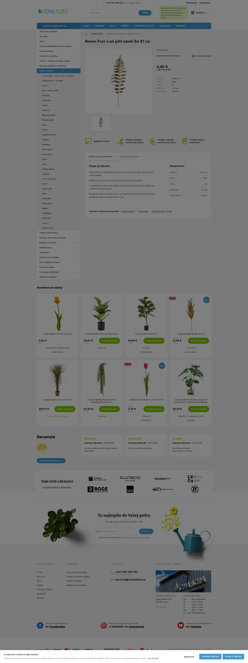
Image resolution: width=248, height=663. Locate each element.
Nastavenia (189, 657)
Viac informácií (153, 658)
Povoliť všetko (233, 657)
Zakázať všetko (210, 657)
